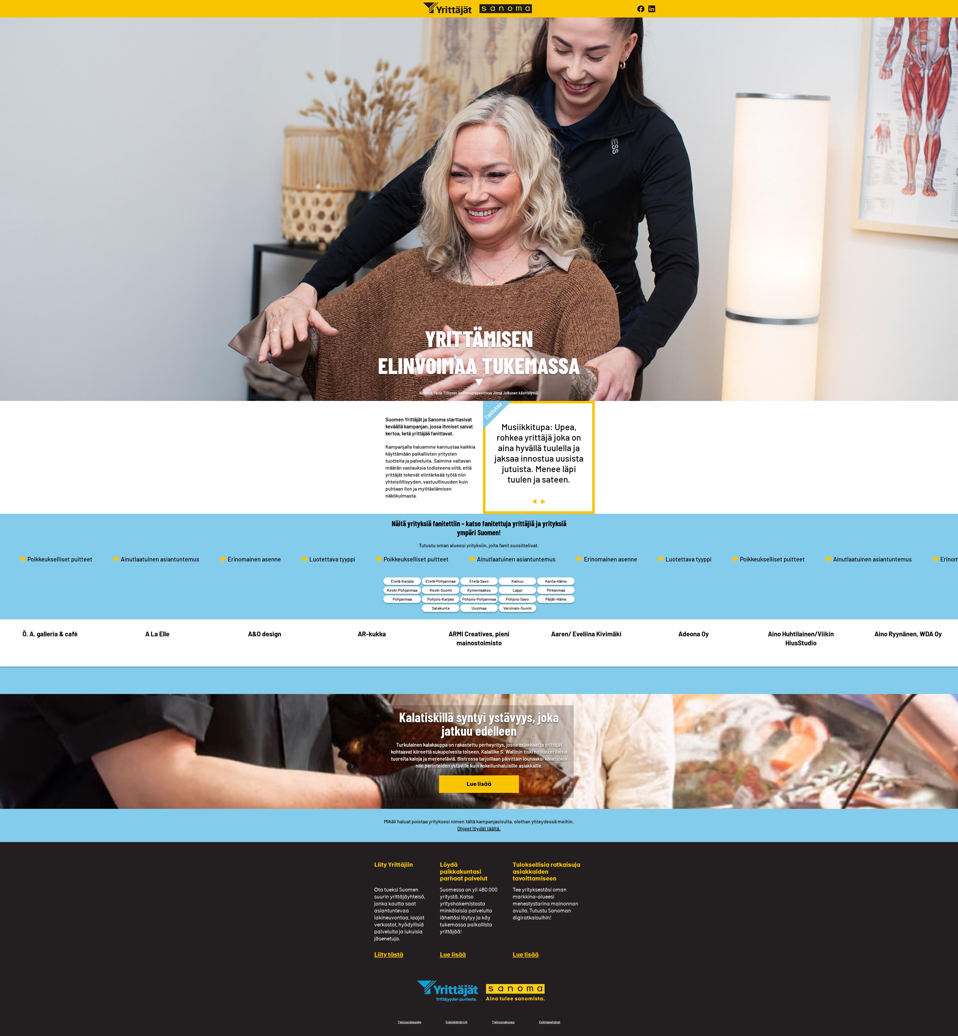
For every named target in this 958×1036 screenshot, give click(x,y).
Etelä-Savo (479, 581)
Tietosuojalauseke (409, 1022)
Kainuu (517, 581)
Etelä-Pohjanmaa (441, 581)
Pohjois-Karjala (440, 599)
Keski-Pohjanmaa (402, 590)
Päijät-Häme (556, 599)
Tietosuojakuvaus (503, 1022)
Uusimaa (479, 608)
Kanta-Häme (556, 581)
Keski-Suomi (441, 590)
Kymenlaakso (479, 590)
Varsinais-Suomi (517, 608)
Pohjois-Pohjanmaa (479, 599)
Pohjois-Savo (517, 599)
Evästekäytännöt (456, 1022)
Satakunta (441, 608)
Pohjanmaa (402, 599)
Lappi (517, 590)
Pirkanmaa (556, 590)
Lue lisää (479, 784)
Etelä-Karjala (402, 581)
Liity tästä (388, 955)
